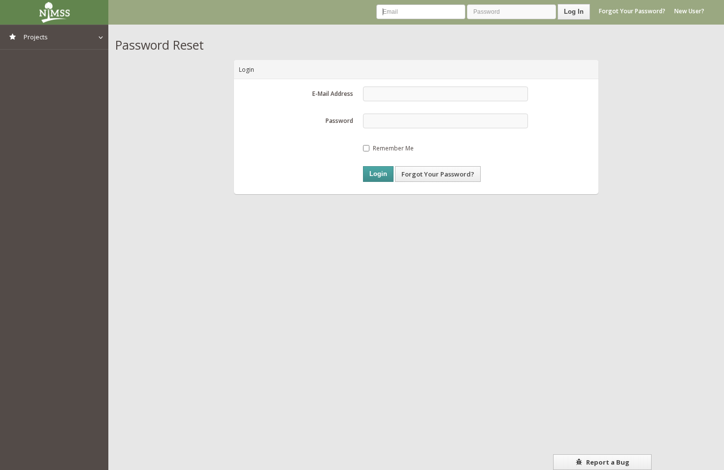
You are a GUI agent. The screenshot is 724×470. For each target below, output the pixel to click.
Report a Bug (607, 462)
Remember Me (393, 148)
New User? (689, 11)
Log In (574, 11)
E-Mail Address (332, 93)
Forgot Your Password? (632, 11)
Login (378, 173)
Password (339, 121)
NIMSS (54, 12)
